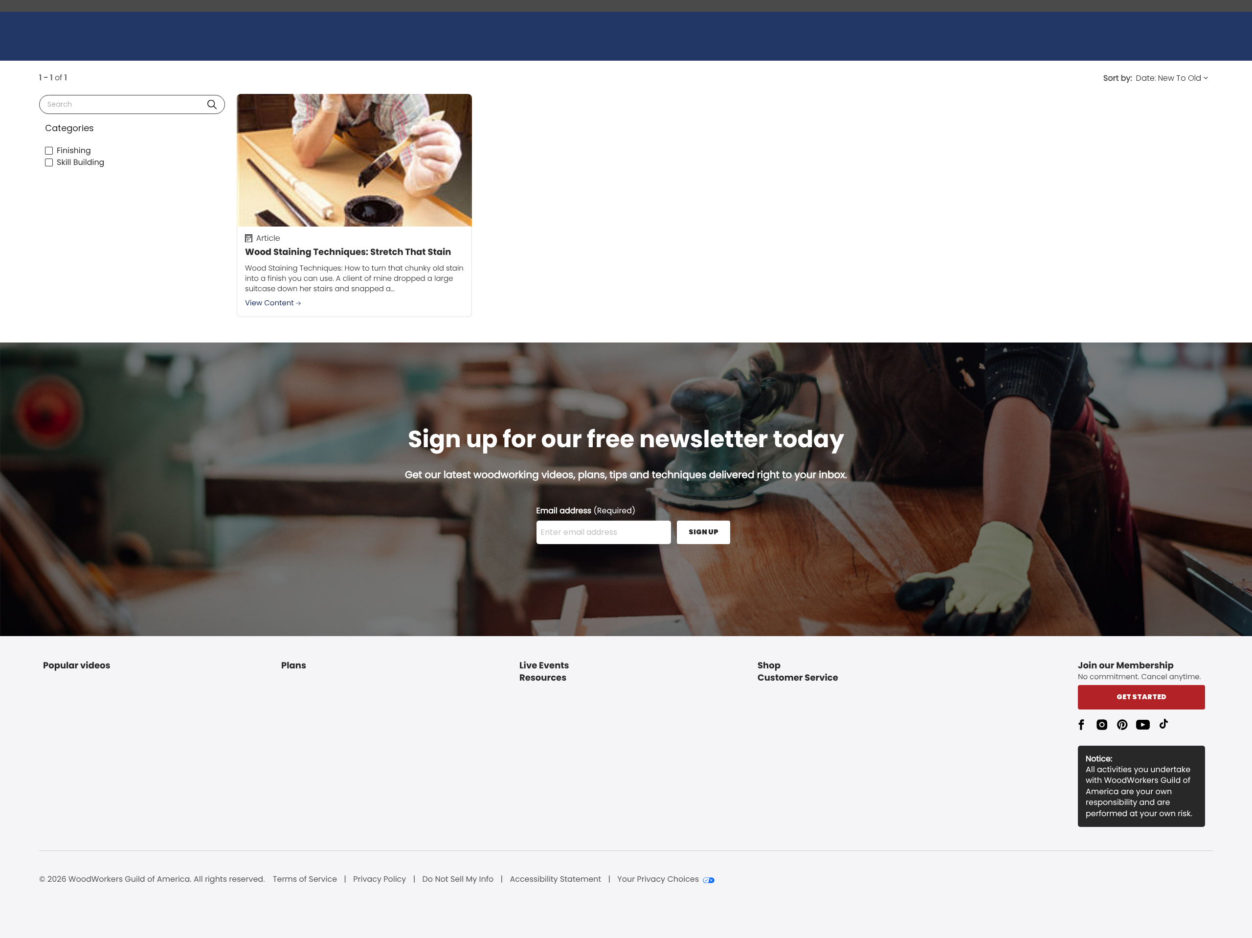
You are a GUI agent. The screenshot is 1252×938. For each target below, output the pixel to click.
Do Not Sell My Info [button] (458, 879)
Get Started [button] (1141, 697)
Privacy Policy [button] (379, 879)
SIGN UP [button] (703, 532)
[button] (212, 104)
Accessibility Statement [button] (555, 879)
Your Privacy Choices (658, 879)
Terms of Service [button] (305, 879)
